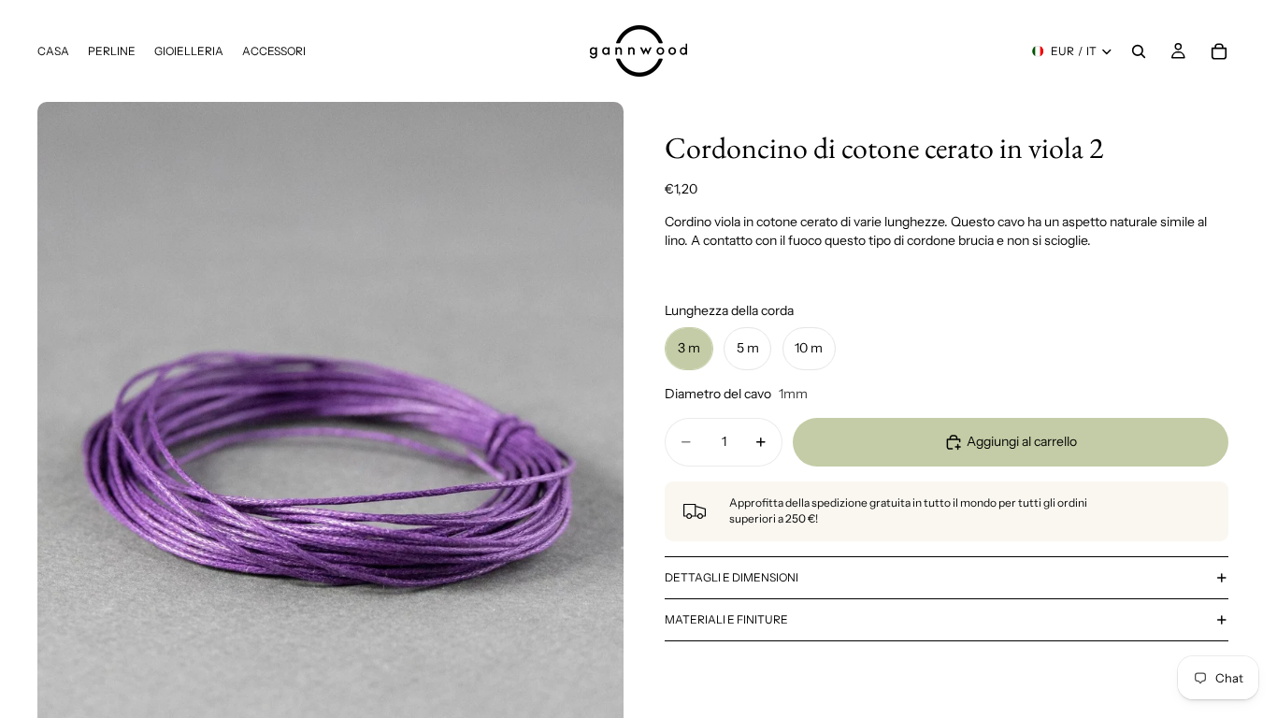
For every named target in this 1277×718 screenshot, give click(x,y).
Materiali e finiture (726, 619)
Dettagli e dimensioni (731, 577)
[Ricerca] (1138, 51)
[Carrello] (1219, 51)
